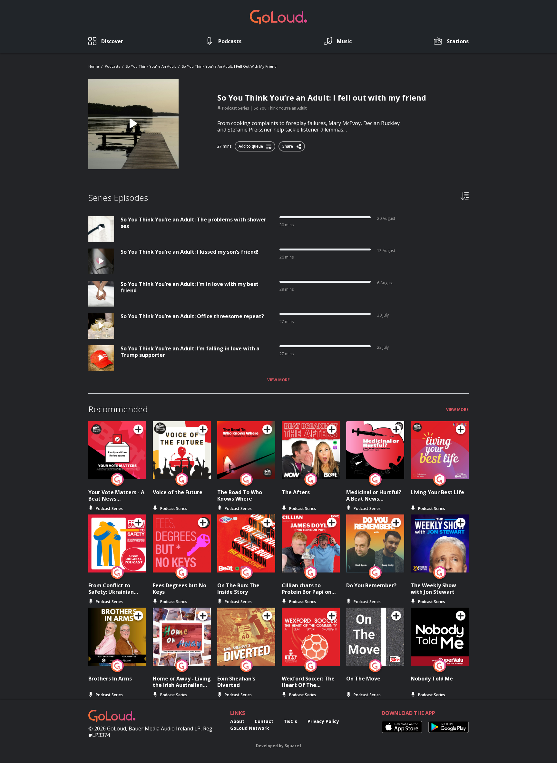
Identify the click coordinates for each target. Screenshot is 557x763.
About (237, 721)
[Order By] (465, 195)
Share (288, 145)
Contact (264, 721)
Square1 (293, 745)
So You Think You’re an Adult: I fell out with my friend (229, 66)
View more (278, 380)
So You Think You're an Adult (151, 66)
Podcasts (112, 66)
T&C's (290, 721)
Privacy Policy (323, 721)
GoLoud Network (249, 728)
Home (93, 66)
